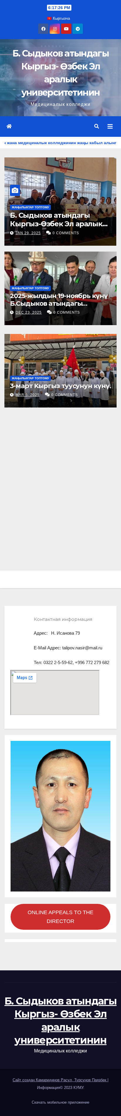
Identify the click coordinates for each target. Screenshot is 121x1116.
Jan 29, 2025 (28, 233)
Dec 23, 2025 (29, 312)
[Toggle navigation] (110, 126)
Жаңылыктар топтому (30, 207)
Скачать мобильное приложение (60, 1102)
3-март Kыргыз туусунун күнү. (60, 386)
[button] (96, 126)
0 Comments (66, 233)
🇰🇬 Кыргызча (58, 18)
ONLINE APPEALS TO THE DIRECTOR (60, 916)
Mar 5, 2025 (28, 395)
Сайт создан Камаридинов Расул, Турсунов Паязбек (60, 1080)
